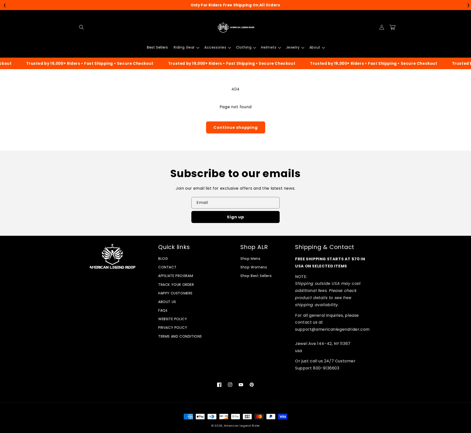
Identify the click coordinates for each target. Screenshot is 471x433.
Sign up (235, 217)
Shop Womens (253, 267)
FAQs (162, 310)
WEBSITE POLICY (172, 318)
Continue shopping (235, 127)
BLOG (163, 258)
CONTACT (167, 267)
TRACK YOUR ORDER (176, 284)
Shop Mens (250, 258)
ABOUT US (167, 301)
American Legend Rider (242, 426)
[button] (81, 27)
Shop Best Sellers (256, 275)
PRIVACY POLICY (172, 327)
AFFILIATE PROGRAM (175, 275)
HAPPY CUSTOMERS (175, 293)
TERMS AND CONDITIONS (180, 336)
